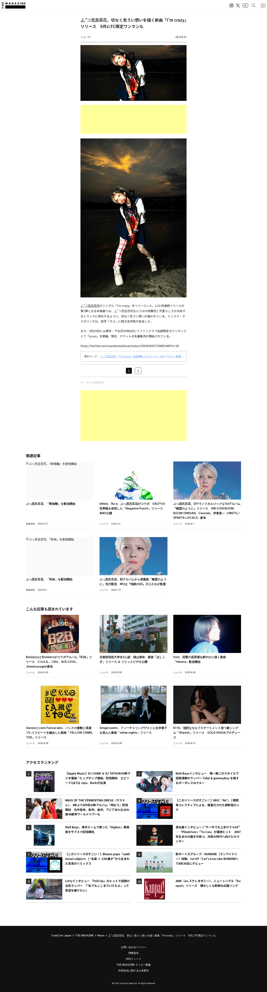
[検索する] (253, 5)
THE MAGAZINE (84, 935)
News (101, 935)
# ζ (82, 382)
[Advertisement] (133, 119)
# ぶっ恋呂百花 (95, 382)
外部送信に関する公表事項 (133, 970)
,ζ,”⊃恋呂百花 (90, 305)
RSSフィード (133, 958)
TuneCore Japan (61, 935)
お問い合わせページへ (133, 947)
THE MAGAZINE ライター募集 (133, 964)
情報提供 (133, 952)
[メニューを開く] (263, 5)
